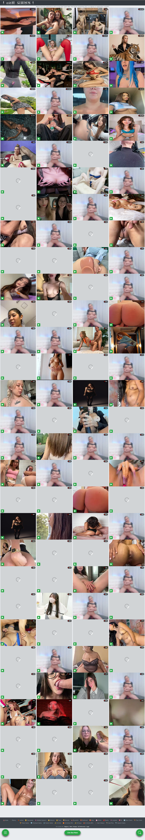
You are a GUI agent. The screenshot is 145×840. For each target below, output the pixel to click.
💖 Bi (120, 820)
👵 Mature (51, 820)
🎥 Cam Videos (99, 823)
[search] (139, 832)
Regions (66, 826)
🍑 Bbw (91, 820)
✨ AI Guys (78, 823)
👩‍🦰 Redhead (84, 820)
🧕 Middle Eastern (40, 820)
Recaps (75, 826)
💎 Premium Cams (36, 823)
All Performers (81, 826)
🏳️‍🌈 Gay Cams (138, 820)
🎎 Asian (5, 820)
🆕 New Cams (128, 820)
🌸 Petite (98, 820)
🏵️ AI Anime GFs (68, 823)
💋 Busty (106, 820)
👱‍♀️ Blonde (66, 820)
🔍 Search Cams (120, 823)
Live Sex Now (72, 833)
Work (71, 826)
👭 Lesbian (113, 820)
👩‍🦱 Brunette (74, 820)
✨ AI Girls (58, 823)
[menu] (5, 832)
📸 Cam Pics (110, 823)
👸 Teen (58, 820)
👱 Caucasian (29, 820)
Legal (87, 826)
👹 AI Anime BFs (88, 823)
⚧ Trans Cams (24, 823)
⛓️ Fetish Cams (48, 823)
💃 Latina (20, 820)
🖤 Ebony (13, 820)
